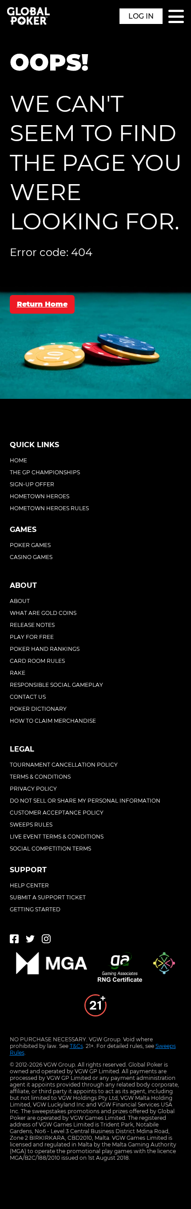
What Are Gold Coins (43, 613)
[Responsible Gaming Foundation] (164, 968)
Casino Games (31, 557)
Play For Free (32, 637)
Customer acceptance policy (56, 812)
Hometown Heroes (39, 496)
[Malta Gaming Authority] (51, 968)
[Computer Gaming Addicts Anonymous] (95, 1006)
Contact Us (28, 696)
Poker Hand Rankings (45, 649)
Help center (29, 885)
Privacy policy (33, 788)
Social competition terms (50, 848)
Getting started (35, 909)
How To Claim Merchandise (53, 720)
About (20, 601)
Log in (141, 16)
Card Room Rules (37, 661)
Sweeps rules (31, 824)
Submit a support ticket (48, 897)
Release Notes (32, 625)
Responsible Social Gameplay (56, 684)
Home (18, 460)
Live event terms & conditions (56, 836)
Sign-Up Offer (32, 484)
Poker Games (30, 545)
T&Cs (76, 1046)
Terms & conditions (40, 776)
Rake (17, 672)
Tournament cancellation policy (64, 764)
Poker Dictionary (38, 708)
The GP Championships (45, 472)
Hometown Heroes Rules (49, 508)
